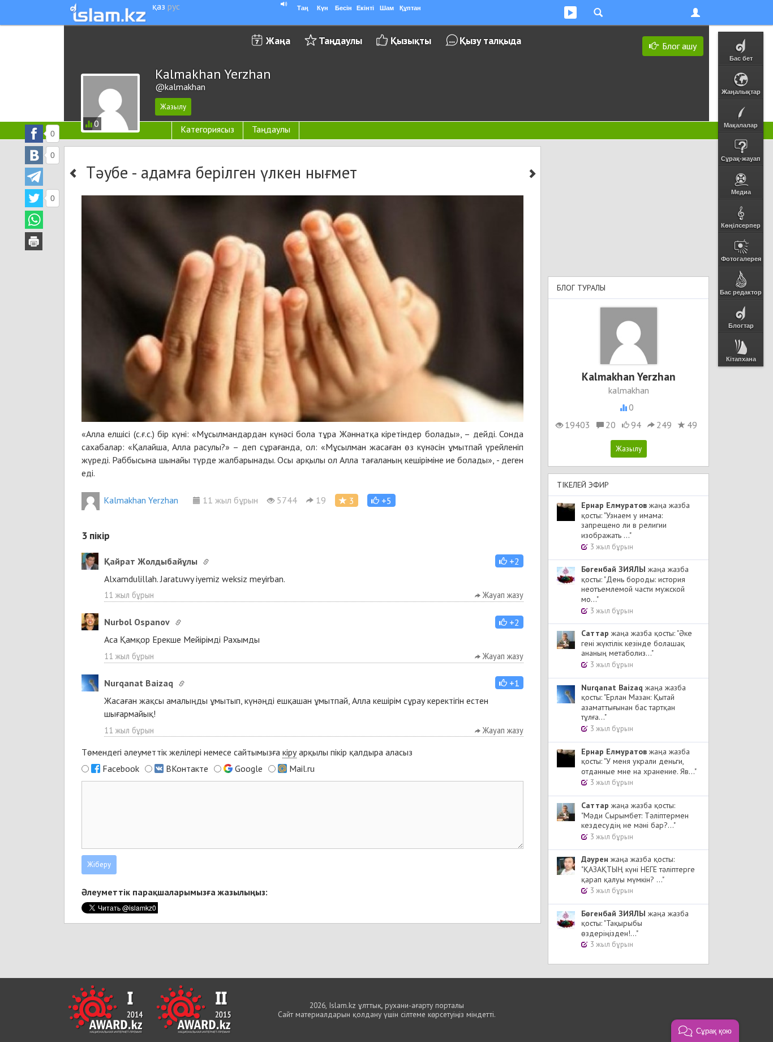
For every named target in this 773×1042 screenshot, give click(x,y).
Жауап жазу (501, 595)
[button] (381, 500)
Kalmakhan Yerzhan (141, 500)
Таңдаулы (340, 40)
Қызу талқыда (490, 40)
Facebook (120, 768)
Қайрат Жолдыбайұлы (150, 561)
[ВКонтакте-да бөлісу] (34, 155)
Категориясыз (207, 129)
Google (249, 768)
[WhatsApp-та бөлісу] (34, 220)
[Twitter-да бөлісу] (34, 198)
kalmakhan (628, 390)
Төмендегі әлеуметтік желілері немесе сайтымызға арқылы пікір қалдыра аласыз (247, 752)
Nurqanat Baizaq (138, 683)
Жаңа (278, 40)
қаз (158, 6)
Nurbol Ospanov (137, 621)
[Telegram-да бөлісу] (34, 177)
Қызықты (410, 40)
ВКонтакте (187, 768)
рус (174, 6)
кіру (289, 752)
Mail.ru (302, 768)
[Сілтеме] (206, 562)
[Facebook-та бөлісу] (34, 134)
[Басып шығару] (34, 241)
